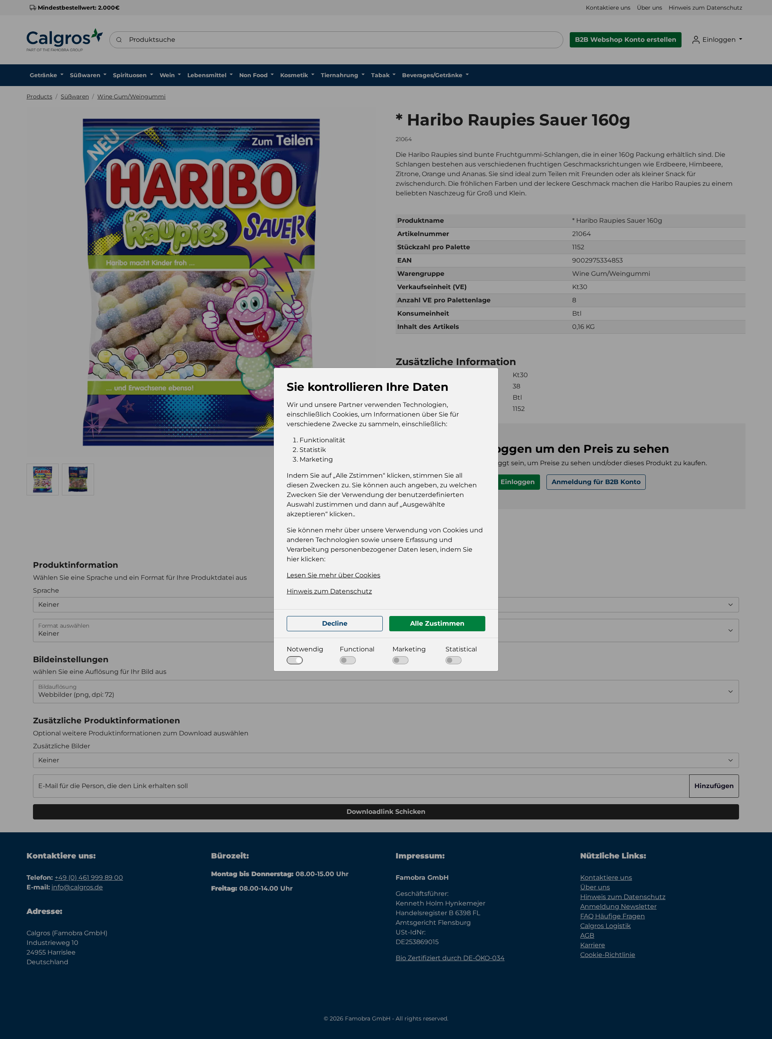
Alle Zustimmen (437, 623)
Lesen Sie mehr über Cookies (333, 575)
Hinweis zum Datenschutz (329, 591)
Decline (334, 623)
